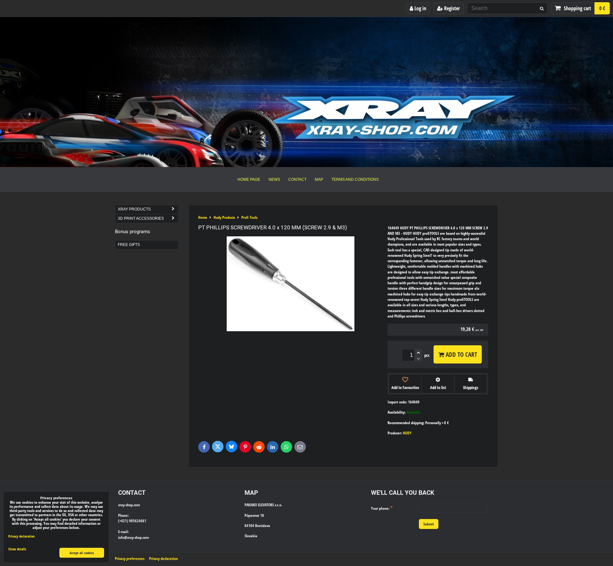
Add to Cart (460, 354)
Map (319, 179)
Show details (17, 549)
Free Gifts (129, 245)
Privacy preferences (129, 558)
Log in (419, 8)
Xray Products (134, 209)
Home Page (249, 179)
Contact (297, 179)
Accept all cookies (82, 552)
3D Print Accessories (141, 218)
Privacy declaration (163, 558)
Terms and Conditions (355, 179)
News (274, 179)
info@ (122, 537)
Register (451, 8)
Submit (428, 524)
